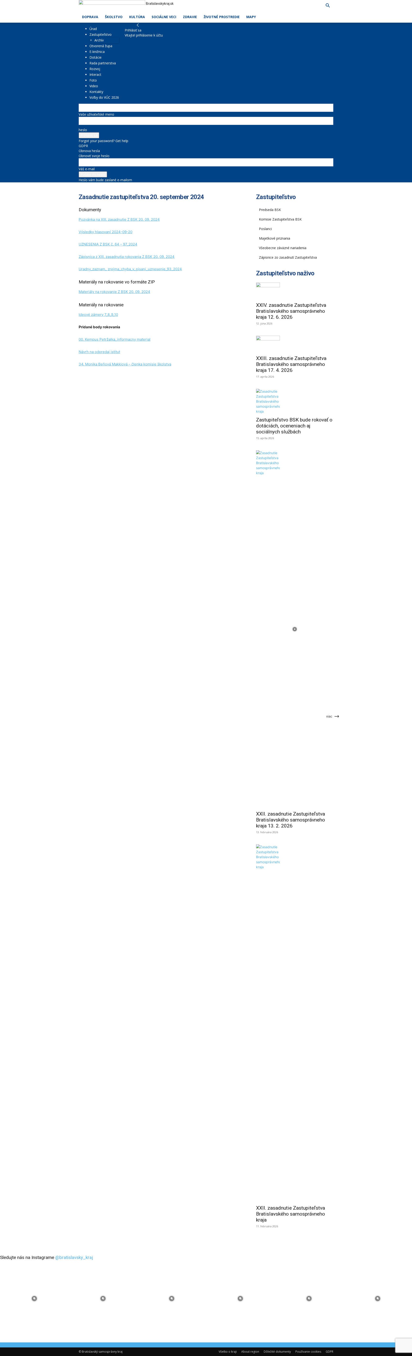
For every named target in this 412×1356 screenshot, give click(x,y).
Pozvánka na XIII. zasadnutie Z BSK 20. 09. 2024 (119, 219)
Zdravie (190, 17)
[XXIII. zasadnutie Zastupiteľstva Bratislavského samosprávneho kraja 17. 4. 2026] (294, 344)
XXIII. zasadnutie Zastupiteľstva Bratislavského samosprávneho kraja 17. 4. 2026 (291, 364)
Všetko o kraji (228, 1352)
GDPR (83, 146)
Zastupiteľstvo (100, 34)
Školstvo (114, 17)
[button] (327, 6)
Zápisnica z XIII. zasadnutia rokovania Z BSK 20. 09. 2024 (127, 256)
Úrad (93, 28)
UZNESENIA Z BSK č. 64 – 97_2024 (108, 244)
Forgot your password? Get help (103, 141)
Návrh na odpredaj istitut (99, 351)
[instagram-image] (34, 1298)
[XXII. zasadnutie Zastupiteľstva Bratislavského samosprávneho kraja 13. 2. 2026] (294, 629)
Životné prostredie (222, 17)
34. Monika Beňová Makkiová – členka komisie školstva (125, 364)
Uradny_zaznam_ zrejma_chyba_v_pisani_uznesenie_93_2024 (130, 269)
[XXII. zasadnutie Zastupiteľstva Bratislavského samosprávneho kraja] (294, 1023)
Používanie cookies (308, 1352)
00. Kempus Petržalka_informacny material (114, 339)
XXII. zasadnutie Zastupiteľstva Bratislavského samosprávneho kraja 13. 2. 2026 (290, 820)
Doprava (90, 17)
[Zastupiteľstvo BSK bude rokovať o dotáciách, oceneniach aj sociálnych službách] (294, 401)
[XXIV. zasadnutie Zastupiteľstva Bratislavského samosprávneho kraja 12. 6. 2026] (294, 290)
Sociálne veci (164, 17)
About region (250, 1352)
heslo (83, 130)
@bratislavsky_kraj (74, 1257)
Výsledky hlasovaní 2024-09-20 (105, 232)
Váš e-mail (87, 169)
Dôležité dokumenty (277, 1352)
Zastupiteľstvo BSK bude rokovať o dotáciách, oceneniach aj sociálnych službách (294, 426)
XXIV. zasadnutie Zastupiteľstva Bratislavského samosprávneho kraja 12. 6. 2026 (291, 311)
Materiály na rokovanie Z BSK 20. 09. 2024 (114, 291)
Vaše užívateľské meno (96, 114)
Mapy (251, 17)
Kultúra (137, 17)
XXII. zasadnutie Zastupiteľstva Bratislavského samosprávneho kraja (290, 1214)
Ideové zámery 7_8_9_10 (98, 314)
